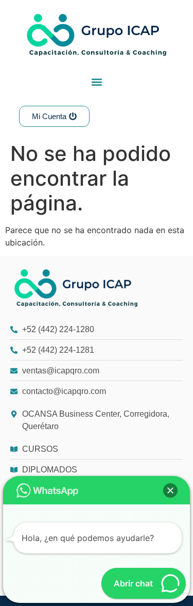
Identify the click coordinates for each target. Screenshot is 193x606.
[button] (96, 81)
